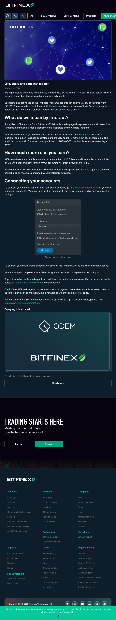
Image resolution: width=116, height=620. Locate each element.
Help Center (12, 563)
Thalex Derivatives (51, 541)
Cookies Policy (84, 558)
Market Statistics (86, 517)
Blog (45, 563)
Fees (80, 512)
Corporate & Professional (18, 512)
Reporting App (49, 517)
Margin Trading (50, 502)
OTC (45, 526)
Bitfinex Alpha (71, 15)
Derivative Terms (86, 573)
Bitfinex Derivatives (51, 537)
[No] (112, 613)
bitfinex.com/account (84, 187)
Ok (58, 616)
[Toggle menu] (108, 5)
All (31, 15)
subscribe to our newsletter (28, 282)
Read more (58, 383)
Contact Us (12, 558)
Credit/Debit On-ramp (17, 531)
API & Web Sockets (16, 578)
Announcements (85, 502)
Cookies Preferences (87, 563)
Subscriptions (49, 587)
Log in (23, 445)
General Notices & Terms (89, 577)
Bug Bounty (12, 583)
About (81, 497)
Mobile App (48, 507)
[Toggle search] (8, 16)
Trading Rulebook (86, 587)
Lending (11, 517)
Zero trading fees (51, 582)
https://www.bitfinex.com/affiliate (22, 303)
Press (45, 577)
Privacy (81, 553)
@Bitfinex (85, 134)
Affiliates (11, 502)
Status (10, 568)
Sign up (54, 445)
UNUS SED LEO (50, 521)
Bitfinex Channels (15, 553)
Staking (10, 507)
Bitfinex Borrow (50, 512)
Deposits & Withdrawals (18, 526)
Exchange (12, 497)
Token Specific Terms (88, 582)
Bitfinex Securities (86, 537)
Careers (81, 507)
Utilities (81, 526)
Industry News (48, 15)
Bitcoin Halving (49, 553)
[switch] (23, 16)
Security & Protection (17, 521)
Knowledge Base (50, 568)
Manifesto (82, 521)
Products (91, 15)
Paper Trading (49, 573)
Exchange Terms (85, 568)
